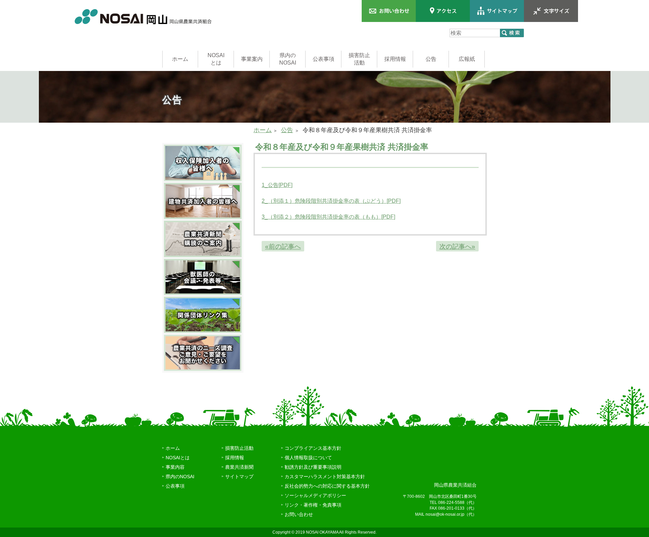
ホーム (180, 59)
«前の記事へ (283, 246)
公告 (431, 59)
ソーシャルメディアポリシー (315, 495)
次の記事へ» (457, 246)
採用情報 (395, 59)
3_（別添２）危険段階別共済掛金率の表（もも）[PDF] (328, 217)
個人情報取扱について (308, 457)
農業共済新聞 (239, 467)
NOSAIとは (216, 59)
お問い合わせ (299, 514)
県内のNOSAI (287, 59)
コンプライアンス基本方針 (313, 448)
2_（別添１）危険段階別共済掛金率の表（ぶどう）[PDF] (331, 201)
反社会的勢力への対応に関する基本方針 (327, 486)
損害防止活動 (359, 59)
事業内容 (175, 467)
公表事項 (323, 59)
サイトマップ (239, 476)
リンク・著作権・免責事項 (313, 505)
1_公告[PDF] (277, 185)
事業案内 (252, 59)
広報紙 (467, 59)
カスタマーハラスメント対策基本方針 (325, 476)
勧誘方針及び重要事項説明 (313, 467)
